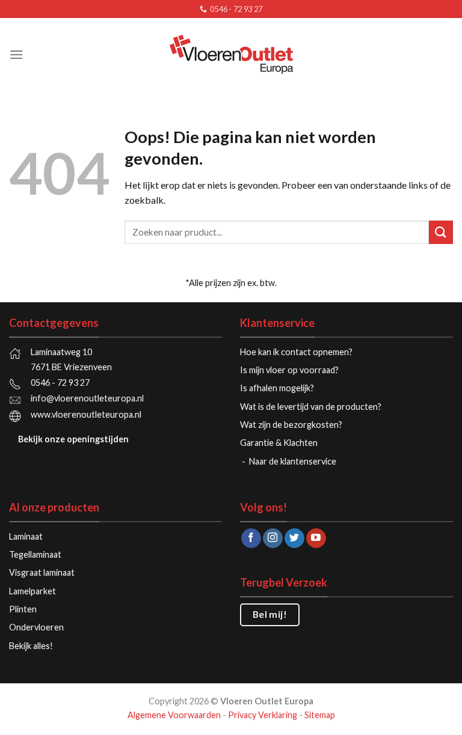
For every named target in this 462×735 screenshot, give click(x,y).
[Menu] (16, 54)
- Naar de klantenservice (290, 461)
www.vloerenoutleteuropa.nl (86, 414)
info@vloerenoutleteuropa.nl (87, 398)
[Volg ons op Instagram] (273, 538)
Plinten (23, 609)
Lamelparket (32, 591)
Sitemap (319, 715)
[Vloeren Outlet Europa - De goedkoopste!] (231, 54)
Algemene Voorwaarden (174, 715)
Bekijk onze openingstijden (73, 439)
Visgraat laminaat (42, 572)
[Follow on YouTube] (316, 538)
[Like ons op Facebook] (251, 538)
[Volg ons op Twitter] (294, 538)
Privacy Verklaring (262, 715)
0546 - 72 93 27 (60, 382)
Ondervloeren (36, 627)
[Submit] (441, 232)
